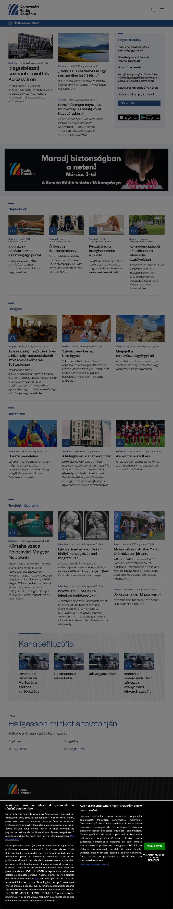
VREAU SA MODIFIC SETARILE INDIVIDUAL (153, 857)
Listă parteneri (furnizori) (94, 864)
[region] (86, 854)
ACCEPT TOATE (155, 846)
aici (36, 879)
